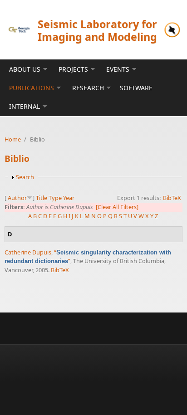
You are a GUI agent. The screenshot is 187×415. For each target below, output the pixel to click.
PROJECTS (73, 69)
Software (136, 87)
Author (17, 198)
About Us (24, 69)
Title (41, 198)
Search (25, 177)
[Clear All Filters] (117, 207)
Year (68, 198)
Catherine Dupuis (28, 252)
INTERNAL (24, 106)
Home (13, 139)
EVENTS (117, 69)
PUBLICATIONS (31, 87)
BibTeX (172, 198)
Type (55, 198)
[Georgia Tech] (19, 29)
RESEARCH (88, 87)
